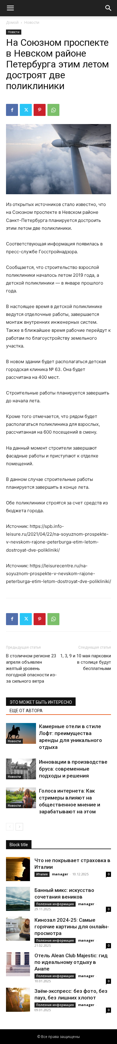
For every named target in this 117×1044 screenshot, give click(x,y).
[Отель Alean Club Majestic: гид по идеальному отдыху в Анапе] (18, 964)
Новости (31, 22)
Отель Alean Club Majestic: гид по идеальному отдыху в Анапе (71, 962)
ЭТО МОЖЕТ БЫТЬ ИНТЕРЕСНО (41, 702)
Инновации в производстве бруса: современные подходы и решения (73, 769)
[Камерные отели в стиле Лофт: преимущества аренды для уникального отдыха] (21, 733)
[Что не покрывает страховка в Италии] (18, 869)
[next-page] (19, 827)
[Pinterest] (40, 110)
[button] (10, 8)
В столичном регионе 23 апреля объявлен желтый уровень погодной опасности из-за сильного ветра (31, 668)
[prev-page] (10, 827)
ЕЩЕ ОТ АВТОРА (26, 710)
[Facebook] (12, 110)
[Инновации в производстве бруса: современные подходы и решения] (21, 769)
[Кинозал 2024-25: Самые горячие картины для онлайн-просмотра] (18, 929)
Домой (12, 22)
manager (60, 874)
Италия (42, 874)
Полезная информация (55, 904)
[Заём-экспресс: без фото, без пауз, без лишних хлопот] (18, 1000)
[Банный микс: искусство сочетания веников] (18, 899)
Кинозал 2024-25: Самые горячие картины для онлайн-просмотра (71, 926)
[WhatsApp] (53, 110)
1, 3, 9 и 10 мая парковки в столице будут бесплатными (85, 662)
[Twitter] (26, 110)
